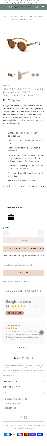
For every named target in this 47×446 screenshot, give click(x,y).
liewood (6, 85)
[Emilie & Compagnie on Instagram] (26, 417)
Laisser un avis (14, 313)
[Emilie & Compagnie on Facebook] (21, 417)
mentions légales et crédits (24, 428)
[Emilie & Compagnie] (23, 7)
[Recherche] (38, 7)
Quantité (7, 227)
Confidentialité (30, 425)
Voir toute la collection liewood (16, 281)
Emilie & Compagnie (16, 425)
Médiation (40, 425)
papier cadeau (16, 207)
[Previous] (5, 45)
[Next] (42, 45)
